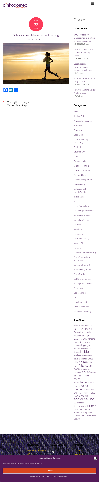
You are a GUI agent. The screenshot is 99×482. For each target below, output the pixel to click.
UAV (76, 297)
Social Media (79, 288)
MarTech (77, 225)
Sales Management (82, 269)
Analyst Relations (81, 116)
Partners (77, 248)
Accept (49, 471)
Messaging (78, 234)
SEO (93, 392)
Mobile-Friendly (81, 243)
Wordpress (80, 415)
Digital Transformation (83, 170)
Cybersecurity (80, 161)
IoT (75, 201)
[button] (95, 458)
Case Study (79, 135)
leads (90, 359)
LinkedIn (79, 362)
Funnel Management (83, 180)
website (87, 409)
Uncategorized (80, 302)
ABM (76, 111)
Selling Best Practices (83, 283)
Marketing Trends (81, 220)
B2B (76, 329)
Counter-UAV (79, 152)
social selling (84, 399)
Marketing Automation (84, 211)
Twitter (91, 406)
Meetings (78, 229)
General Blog (79, 184)
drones (77, 352)
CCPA (80, 339)
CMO (85, 339)
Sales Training (80, 274)
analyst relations (85, 326)
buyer (87, 335)
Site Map (79, 454)
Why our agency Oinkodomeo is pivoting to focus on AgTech (84, 38)
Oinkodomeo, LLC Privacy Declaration (54, 476)
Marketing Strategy (82, 215)
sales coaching (83, 376)
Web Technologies (82, 307)
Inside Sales (79, 197)
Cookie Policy (35, 476)
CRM (76, 156)
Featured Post (80, 175)
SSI (75, 403)
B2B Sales (86, 332)
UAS (76, 409)
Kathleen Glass (36, 40)
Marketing (86, 365)
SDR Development (82, 279)
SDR (86, 390)
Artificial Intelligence (83, 121)
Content (77, 147)
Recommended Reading (85, 252)
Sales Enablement (82, 265)
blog (76, 336)
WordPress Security (82, 311)
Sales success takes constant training (36, 35)
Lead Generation (81, 206)
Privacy (78, 450)
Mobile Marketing (81, 238)
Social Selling (80, 293)
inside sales (81, 353)
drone (88, 349)
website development (83, 413)
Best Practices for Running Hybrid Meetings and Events (83, 67)
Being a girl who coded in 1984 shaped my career (84, 52)
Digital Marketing (81, 166)
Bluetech (78, 125)
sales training (81, 387)
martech (78, 369)
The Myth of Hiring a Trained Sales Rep (18, 104)
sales (86, 372)
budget (81, 336)
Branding (78, 130)
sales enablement (82, 380)
